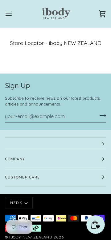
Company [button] (15, 159)
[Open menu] (14, 13)
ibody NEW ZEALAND (30, 237)
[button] (55, 143)
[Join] (101, 116)
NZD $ (16, 202)
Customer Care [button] (22, 177)
